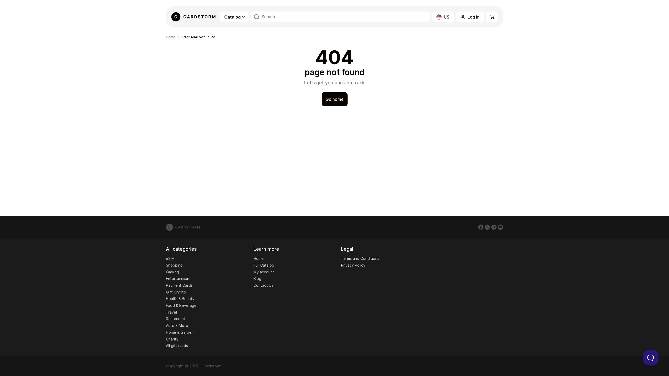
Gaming (172, 272)
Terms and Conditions (360, 258)
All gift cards (177, 345)
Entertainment (178, 278)
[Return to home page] (193, 16)
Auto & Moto (177, 325)
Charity (172, 339)
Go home (335, 99)
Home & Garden (180, 332)
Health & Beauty (180, 298)
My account (263, 272)
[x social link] (487, 227)
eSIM (170, 258)
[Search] (256, 17)
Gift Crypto (176, 292)
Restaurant (175, 318)
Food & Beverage (181, 305)
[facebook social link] (480, 227)
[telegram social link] (494, 227)
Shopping (174, 265)
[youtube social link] (500, 227)
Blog (257, 278)
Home (170, 37)
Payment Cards (179, 285)
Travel (171, 312)
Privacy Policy (353, 265)
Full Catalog (263, 265)
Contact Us (263, 285)
